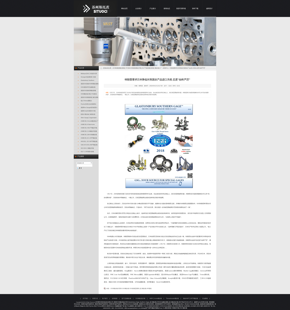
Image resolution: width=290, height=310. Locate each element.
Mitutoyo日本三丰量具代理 (89, 73)
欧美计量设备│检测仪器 (88, 114)
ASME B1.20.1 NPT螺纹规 (89, 138)
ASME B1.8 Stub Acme (88, 124)
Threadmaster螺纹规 (172, 298)
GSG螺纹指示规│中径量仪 (89, 94)
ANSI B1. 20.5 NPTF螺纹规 (89, 141)
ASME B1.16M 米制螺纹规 (89, 134)
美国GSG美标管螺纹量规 (88, 90)
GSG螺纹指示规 (140, 298)
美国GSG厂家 (208, 306)
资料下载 (195, 8)
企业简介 (138, 8)
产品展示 (153, 8)
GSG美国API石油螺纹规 (88, 87)
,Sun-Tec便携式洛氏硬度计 (152, 306)
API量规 (149, 288)
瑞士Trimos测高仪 (86, 101)
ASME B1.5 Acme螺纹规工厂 (89, 121)
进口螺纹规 (142, 288)
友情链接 (114, 298)
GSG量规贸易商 (134, 288)
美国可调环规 (181, 8)
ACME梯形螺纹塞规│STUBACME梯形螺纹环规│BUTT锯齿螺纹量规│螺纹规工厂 (137, 68)
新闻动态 (167, 8)
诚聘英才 (209, 8)
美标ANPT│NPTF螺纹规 (190, 298)
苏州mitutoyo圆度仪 (166, 306)
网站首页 (124, 8)
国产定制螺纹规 (126, 298)
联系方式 (95, 298)
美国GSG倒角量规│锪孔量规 (89, 97)
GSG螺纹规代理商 (116, 288)
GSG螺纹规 (125, 288)
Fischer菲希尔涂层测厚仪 (88, 104)
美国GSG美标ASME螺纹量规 (89, 84)
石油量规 (205, 298)
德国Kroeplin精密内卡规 (88, 111)
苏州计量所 (200, 306)
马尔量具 (193, 306)
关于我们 (85, 298)
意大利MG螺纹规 (178, 306)
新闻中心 (166, 68)
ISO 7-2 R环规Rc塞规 (87, 151)
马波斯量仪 (187, 306)
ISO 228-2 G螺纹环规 (87, 148)
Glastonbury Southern (87, 80)
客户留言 (105, 298)
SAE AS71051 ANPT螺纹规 (89, 145)
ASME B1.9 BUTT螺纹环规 (89, 128)
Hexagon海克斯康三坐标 (88, 77)
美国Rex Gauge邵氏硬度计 (89, 107)
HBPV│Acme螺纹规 (156, 298)
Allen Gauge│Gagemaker (89, 117)
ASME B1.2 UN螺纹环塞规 (89, 131)
